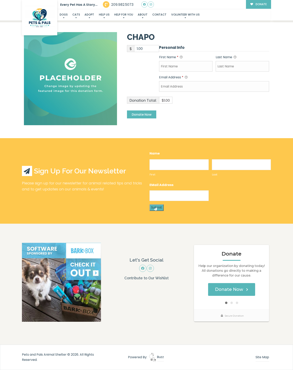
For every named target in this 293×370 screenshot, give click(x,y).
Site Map (262, 357)
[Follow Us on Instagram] (151, 4)
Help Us (104, 15)
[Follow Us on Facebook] (144, 4)
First (152, 174)
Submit (156, 207)
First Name (168, 57)
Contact (159, 15)
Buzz (160, 357)
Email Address (171, 77)
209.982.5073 (122, 4)
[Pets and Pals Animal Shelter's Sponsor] (61, 282)
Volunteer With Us (185, 15)
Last (215, 174)
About (142, 15)
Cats (76, 15)
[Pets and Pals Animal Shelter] (40, 18)
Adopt (89, 15)
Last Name (224, 57)
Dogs (64, 15)
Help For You (123, 15)
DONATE (261, 4)
